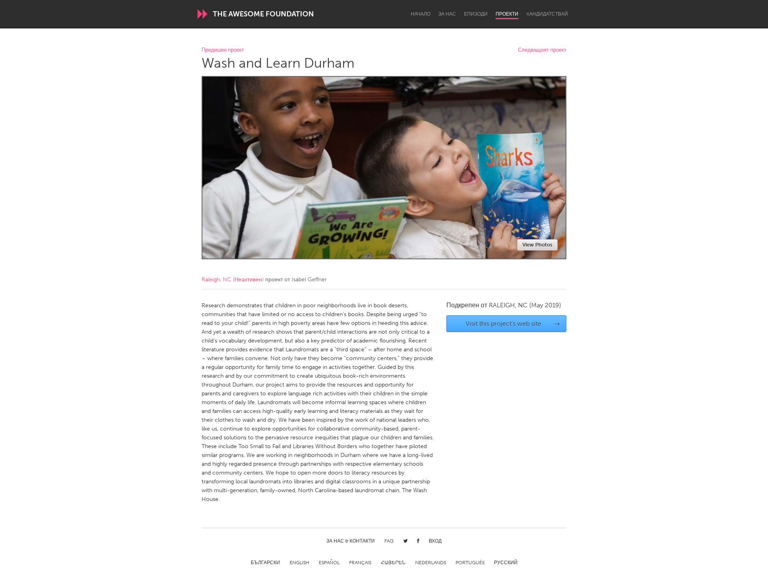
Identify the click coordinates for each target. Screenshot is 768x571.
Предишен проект (223, 50)
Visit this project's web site (513, 323)
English (299, 562)
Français (360, 562)
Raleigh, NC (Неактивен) (233, 279)
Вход (435, 541)
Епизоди (476, 14)
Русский (506, 562)
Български (265, 562)
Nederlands (430, 562)
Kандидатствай (547, 14)
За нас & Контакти (350, 541)
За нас (447, 14)
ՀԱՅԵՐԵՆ (393, 562)
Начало (420, 14)
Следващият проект (542, 50)
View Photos (537, 245)
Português (470, 562)
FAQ (389, 541)
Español (329, 562)
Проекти (507, 14)
